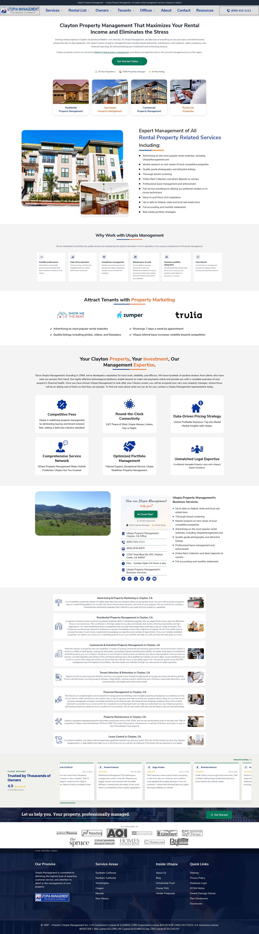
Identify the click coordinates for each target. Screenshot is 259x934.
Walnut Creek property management (111, 52)
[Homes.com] (154, 842)
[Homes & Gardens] (129, 842)
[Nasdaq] (92, 833)
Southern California (106, 872)
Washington (102, 883)
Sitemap (194, 872)
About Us (161, 872)
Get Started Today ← (129, 61)
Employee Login (198, 883)
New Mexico (102, 898)
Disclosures (196, 903)
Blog (158, 878)
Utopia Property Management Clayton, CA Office (143, 535)
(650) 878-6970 (136, 548)
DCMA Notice (197, 888)
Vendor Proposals (165, 893)
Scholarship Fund (165, 883)
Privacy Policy (197, 878)
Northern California (106, 878)
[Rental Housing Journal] (180, 842)
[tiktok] (148, 579)
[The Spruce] (79, 842)
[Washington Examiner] (167, 833)
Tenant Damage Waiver (203, 893)
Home (38, 850)
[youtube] (154, 579)
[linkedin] (142, 579)
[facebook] (123, 579)
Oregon (100, 888)
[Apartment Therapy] (192, 833)
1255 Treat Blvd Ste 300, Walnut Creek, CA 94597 (145, 556)
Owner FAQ (162, 888)
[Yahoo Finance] (67, 833)
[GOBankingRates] (142, 833)
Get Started (221, 814)
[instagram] (130, 579)
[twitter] (136, 579)
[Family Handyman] (104, 842)
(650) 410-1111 (136, 541)
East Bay (46, 850)
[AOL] (117, 833)
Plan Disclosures (199, 898)
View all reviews (241, 759)
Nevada (100, 893)
